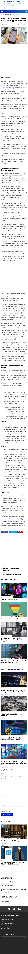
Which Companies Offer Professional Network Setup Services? (13, 661)
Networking (16, 658)
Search (25, 873)
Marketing (16, 616)
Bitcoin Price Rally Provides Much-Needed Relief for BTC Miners (12, 738)
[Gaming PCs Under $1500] (14, 590)
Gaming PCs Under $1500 (9, 599)
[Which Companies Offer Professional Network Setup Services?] (14, 651)
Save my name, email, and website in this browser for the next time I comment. (14, 811)
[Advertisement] (14, 60)
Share (2, 29)
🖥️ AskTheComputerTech (14, 2)
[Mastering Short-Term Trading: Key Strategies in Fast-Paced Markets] (14, 679)
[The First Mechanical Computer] (14, 832)
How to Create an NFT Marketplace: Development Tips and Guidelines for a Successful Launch (14, 763)
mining (6, 394)
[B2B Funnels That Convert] (14, 609)
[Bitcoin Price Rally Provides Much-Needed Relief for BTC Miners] (14, 727)
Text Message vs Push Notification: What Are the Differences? (12, 863)
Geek (18, 838)
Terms (11, 949)
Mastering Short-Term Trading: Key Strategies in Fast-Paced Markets (13, 691)
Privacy (16, 949)
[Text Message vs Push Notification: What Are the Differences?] (14, 853)
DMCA (21, 949)
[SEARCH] (24, 11)
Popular (11, 9)
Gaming (10, 597)
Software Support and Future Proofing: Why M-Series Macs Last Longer (12, 640)
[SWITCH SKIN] (26, 11)
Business (10, 616)
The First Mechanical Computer (11, 841)
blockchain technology (7, 88)
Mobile (10, 860)
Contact (7, 949)
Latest (4, 9)
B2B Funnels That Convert (9, 619)
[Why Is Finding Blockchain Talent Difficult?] (14, 703)
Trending (23, 9)
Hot (17, 9)
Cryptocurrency (18, 669)
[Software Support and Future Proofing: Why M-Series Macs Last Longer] (14, 629)
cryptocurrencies (13, 176)
